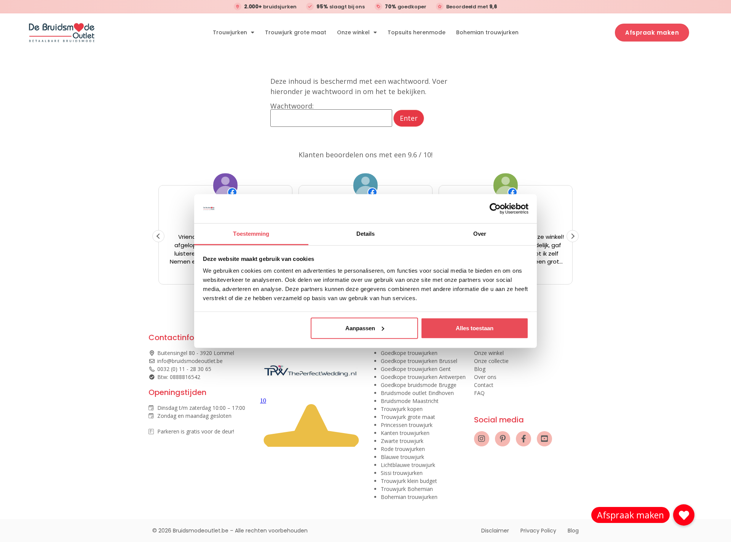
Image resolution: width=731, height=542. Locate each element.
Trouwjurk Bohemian (407, 488)
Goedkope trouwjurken (409, 353)
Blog (479, 369)
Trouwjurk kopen (402, 408)
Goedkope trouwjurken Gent (416, 369)
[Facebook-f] (523, 438)
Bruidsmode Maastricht (410, 401)
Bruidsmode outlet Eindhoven (417, 393)
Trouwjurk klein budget (409, 480)
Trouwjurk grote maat (295, 32)
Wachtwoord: (292, 106)
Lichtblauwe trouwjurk (408, 464)
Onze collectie (491, 361)
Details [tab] (365, 233)
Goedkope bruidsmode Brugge (418, 385)
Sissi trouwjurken (402, 472)
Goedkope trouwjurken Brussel (419, 361)
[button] (572, 236)
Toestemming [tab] (251, 233)
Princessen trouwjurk (407, 424)
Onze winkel (353, 32)
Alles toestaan (474, 328)
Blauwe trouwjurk (402, 456)
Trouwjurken (230, 32)
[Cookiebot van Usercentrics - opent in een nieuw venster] (495, 208)
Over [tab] (479, 233)
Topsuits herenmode (416, 32)
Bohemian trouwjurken (487, 32)
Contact (483, 385)
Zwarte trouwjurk (402, 440)
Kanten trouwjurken (405, 432)
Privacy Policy (538, 530)
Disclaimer (495, 530)
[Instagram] (481, 438)
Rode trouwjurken (403, 448)
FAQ (479, 393)
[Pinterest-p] (502, 438)
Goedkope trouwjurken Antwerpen (423, 377)
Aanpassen (360, 328)
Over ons (485, 377)
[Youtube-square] (544, 438)
